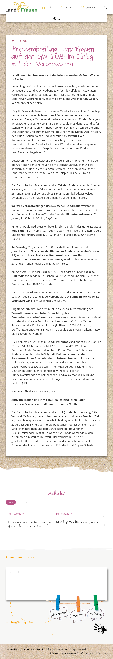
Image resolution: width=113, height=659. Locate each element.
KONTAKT (90, 8)
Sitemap (51, 649)
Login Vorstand (79, 649)
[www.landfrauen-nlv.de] (21, 7)
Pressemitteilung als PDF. (46, 391)
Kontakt (40, 649)
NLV (11, 502)
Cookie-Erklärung (13, 649)
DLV (26, 502)
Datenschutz (63, 649)
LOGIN (49, 8)
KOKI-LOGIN (69, 8)
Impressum (29, 649)
